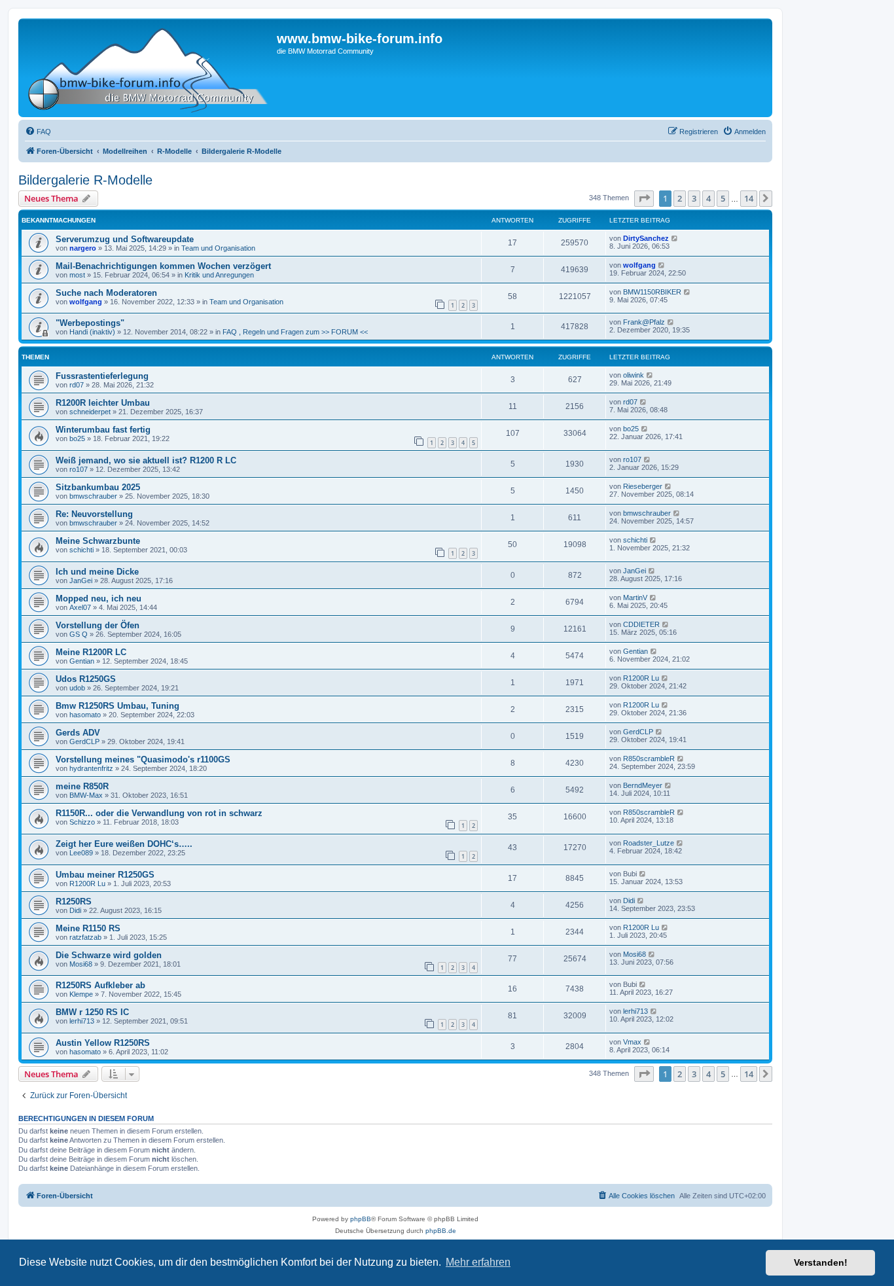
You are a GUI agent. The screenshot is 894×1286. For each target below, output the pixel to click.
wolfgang (639, 265)
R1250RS (74, 901)
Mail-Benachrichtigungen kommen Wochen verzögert (163, 266)
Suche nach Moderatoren (106, 293)
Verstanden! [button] (821, 1262)
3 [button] (694, 198)
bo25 (77, 438)
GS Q (78, 634)
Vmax (632, 1042)
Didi (75, 910)
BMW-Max (86, 795)
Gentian (81, 661)
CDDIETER (641, 624)
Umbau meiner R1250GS (105, 875)
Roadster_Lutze (648, 843)
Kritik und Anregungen (219, 275)
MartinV (635, 597)
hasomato (85, 715)
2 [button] (679, 198)
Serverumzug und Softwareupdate (125, 239)
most (77, 275)
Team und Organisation (218, 248)
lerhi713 (81, 1021)
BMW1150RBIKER (652, 292)
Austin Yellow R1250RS (103, 1043)
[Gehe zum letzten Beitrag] (675, 238)
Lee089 (81, 853)
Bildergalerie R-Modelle (85, 180)
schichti (81, 550)
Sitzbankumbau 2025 (98, 487)
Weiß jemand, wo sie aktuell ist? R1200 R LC (146, 460)
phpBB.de (440, 1230)
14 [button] (748, 198)
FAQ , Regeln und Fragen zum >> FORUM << (295, 332)
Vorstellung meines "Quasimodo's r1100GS (143, 759)
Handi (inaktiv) (92, 332)
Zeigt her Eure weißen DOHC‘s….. (124, 844)
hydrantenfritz (91, 768)
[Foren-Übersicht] (149, 68)
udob (77, 688)
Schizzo (82, 822)
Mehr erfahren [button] (478, 1262)
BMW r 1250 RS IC (92, 1012)
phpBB (360, 1219)
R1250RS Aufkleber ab (100, 985)
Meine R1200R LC (91, 652)
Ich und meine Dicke (97, 572)
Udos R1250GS (86, 679)
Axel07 (80, 607)
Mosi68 (80, 964)
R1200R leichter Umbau (103, 403)
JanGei (80, 580)
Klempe (81, 994)
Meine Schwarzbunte (98, 541)
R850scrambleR (649, 758)
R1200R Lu (641, 678)
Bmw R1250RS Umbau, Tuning (117, 706)
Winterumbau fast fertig (103, 430)
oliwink (633, 375)
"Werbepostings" (90, 323)
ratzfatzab (85, 937)
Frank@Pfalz (644, 322)
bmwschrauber (93, 496)
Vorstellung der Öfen (97, 625)
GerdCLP (84, 741)
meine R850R (82, 786)
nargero (82, 248)
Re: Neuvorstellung (94, 514)
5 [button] (723, 198)
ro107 (78, 469)
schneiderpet (90, 412)
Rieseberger (642, 486)
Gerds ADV (78, 733)
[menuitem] (38, 131)
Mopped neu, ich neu (98, 598)
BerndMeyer (642, 785)
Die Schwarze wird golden (109, 955)
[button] (644, 198)
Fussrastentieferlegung (102, 376)
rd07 (76, 385)
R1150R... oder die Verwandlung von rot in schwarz (159, 813)
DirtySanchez (646, 238)
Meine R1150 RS (88, 928)
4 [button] (708, 198)
